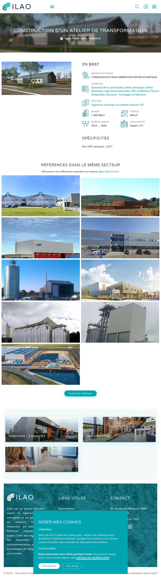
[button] (52, 7)
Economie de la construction (107, 87)
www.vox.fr (150, 573)
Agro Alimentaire (76, 38)
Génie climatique (135, 87)
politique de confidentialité (92, 557)
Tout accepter (49, 566)
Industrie (95, 38)
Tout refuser (72, 566)
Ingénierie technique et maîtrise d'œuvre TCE (117, 104)
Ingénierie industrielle (117, 90)
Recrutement (67, 508)
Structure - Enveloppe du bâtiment (126, 94)
